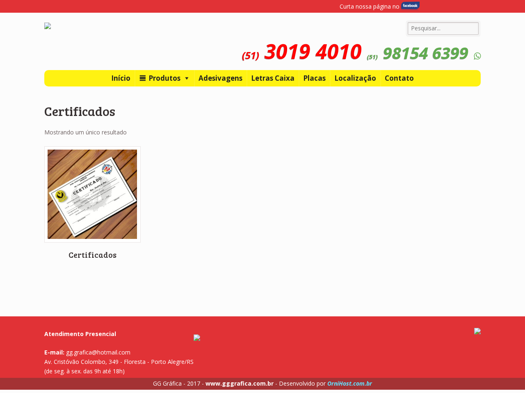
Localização (355, 78)
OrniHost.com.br (349, 383)
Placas (314, 78)
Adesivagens (220, 78)
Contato (399, 78)
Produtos (164, 78)
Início (120, 78)
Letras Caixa (272, 78)
